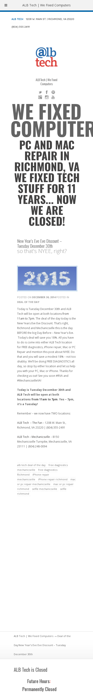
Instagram (47, 97)
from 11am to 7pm (44, 399)
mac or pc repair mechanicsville (46, 482)
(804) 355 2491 (21, 26)
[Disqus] (46, 566)
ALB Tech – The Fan (29, 423)
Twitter (40, 92)
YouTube (53, 97)
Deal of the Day (28, 302)
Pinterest (53, 92)
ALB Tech (17, 19)
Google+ (40, 97)
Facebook (47, 92)
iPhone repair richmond (52, 479)
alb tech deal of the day (31, 465)
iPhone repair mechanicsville (33, 477)
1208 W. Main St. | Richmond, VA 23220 (50, 19)
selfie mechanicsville (44, 489)
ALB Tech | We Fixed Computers (33, 636)
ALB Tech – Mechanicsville (33, 437)
